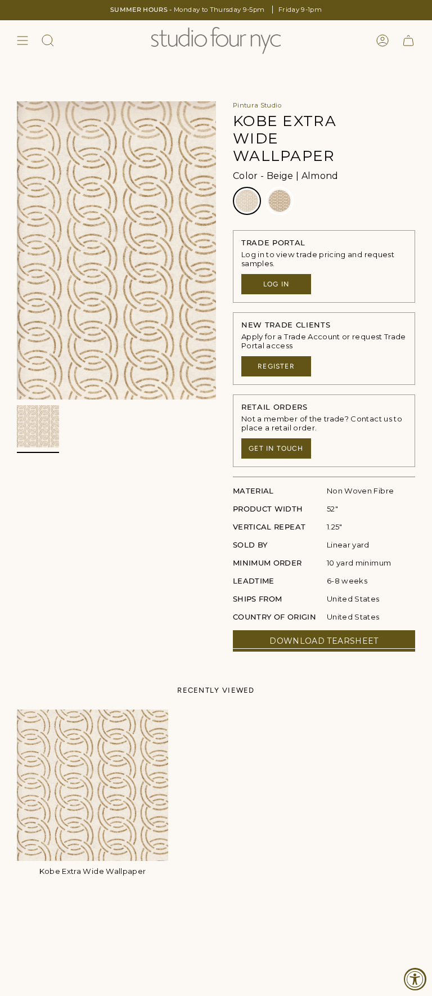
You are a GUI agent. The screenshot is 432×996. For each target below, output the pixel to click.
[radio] (247, 201)
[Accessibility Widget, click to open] (415, 979)
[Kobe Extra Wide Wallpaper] (92, 785)
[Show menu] (22, 40)
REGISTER (276, 366)
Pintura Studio (257, 105)
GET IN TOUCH (276, 448)
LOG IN (276, 284)
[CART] (408, 40)
